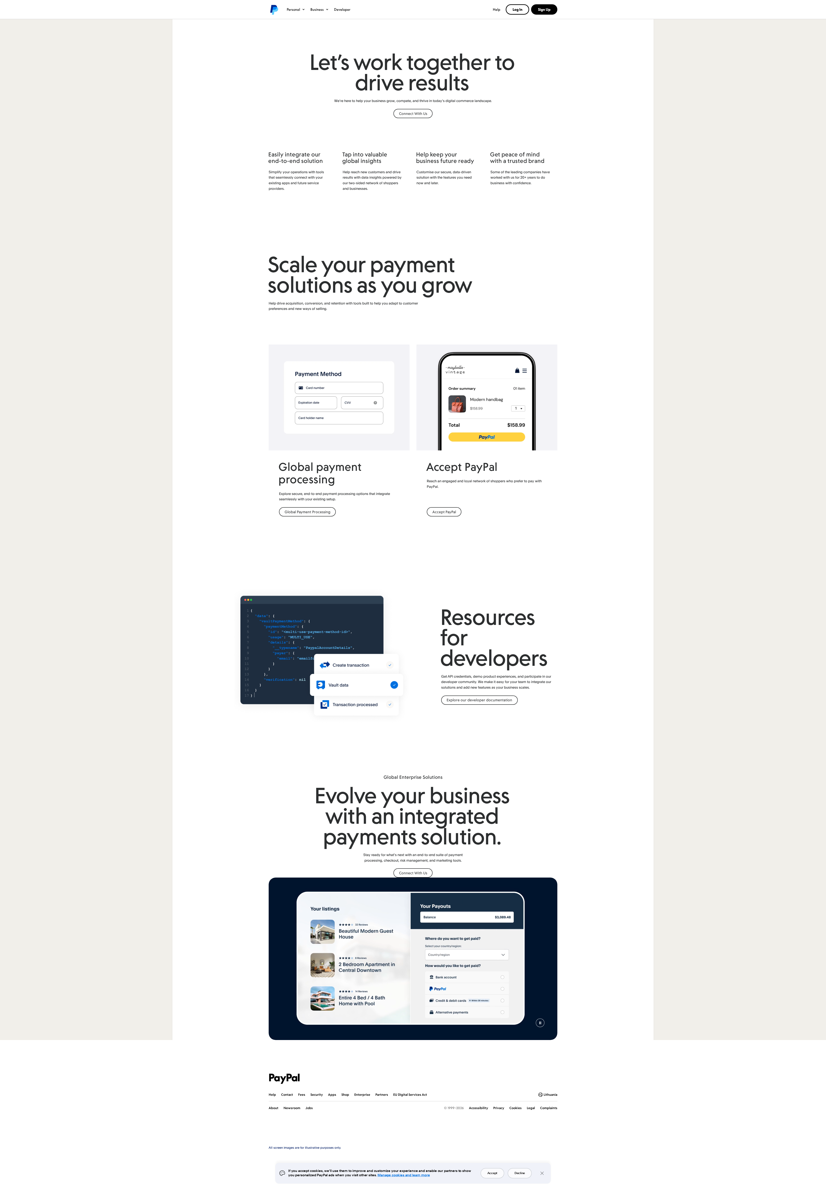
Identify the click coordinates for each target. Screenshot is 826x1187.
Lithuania (550, 1094)
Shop (345, 1094)
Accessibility (478, 1108)
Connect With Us (413, 113)
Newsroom (292, 1108)
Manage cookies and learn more (404, 1175)
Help (496, 9)
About (273, 1108)
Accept (492, 1173)
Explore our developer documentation (479, 700)
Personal (293, 9)
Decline (520, 1173)
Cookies (515, 1108)
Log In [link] (517, 9)
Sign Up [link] (544, 9)
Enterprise (362, 1094)
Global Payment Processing (307, 512)
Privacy (498, 1108)
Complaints (548, 1108)
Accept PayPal (444, 512)
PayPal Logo (284, 1078)
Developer (342, 9)
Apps (332, 1094)
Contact (287, 1094)
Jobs (309, 1108)
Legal (531, 1108)
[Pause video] (540, 1023)
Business (317, 9)
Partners (381, 1094)
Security (316, 1094)
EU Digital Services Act (410, 1094)
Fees (301, 1094)
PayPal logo (274, 9)
